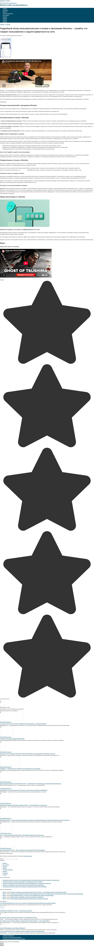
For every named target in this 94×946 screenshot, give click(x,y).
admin (4, 892)
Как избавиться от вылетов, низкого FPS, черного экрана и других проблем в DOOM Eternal (23, 790)
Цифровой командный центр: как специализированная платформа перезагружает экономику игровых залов (31, 880)
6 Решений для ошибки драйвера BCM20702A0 (12, 738)
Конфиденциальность (8, 935)
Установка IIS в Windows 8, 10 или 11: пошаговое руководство (16, 910)
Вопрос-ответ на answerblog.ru (14, 5)
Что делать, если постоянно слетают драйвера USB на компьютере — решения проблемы (23, 723)
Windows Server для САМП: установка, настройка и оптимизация (27, 897)
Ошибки (5, 16)
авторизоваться (28, 856)
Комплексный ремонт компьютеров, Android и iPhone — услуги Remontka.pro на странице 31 (23, 805)
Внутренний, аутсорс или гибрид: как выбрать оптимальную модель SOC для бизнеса (25, 886)
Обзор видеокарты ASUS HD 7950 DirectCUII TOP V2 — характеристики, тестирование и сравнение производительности (30, 783)
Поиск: (2, 858)
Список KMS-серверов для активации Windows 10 (13, 928)
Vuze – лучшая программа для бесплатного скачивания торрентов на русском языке (22, 835)
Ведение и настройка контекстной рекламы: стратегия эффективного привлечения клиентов (27, 883)
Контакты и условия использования (12, 937)
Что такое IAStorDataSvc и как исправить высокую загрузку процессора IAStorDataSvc (22, 931)
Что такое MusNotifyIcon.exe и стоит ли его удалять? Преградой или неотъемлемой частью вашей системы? (28, 903)
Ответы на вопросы (8, 13)
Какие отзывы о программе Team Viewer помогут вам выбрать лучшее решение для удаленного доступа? (27, 753)
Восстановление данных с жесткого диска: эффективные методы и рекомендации (32, 895)
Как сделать (6, 15)
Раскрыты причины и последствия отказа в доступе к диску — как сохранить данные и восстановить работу (39, 892)
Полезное (5, 10)
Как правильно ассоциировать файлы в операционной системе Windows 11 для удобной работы (25, 921)
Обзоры (5, 20)
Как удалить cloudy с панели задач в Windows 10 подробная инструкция (18, 917)
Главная (5, 8)
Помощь (5, 18)
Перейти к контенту (5, 0)
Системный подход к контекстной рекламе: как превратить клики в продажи (22, 881)
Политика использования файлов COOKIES (14, 939)
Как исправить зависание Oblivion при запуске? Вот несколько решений (29, 898)
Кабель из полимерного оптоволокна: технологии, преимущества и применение (23, 885)
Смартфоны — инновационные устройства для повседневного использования (20, 768)
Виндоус (5, 12)
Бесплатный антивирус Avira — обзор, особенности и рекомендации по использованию (22, 850)
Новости (5, 21)
